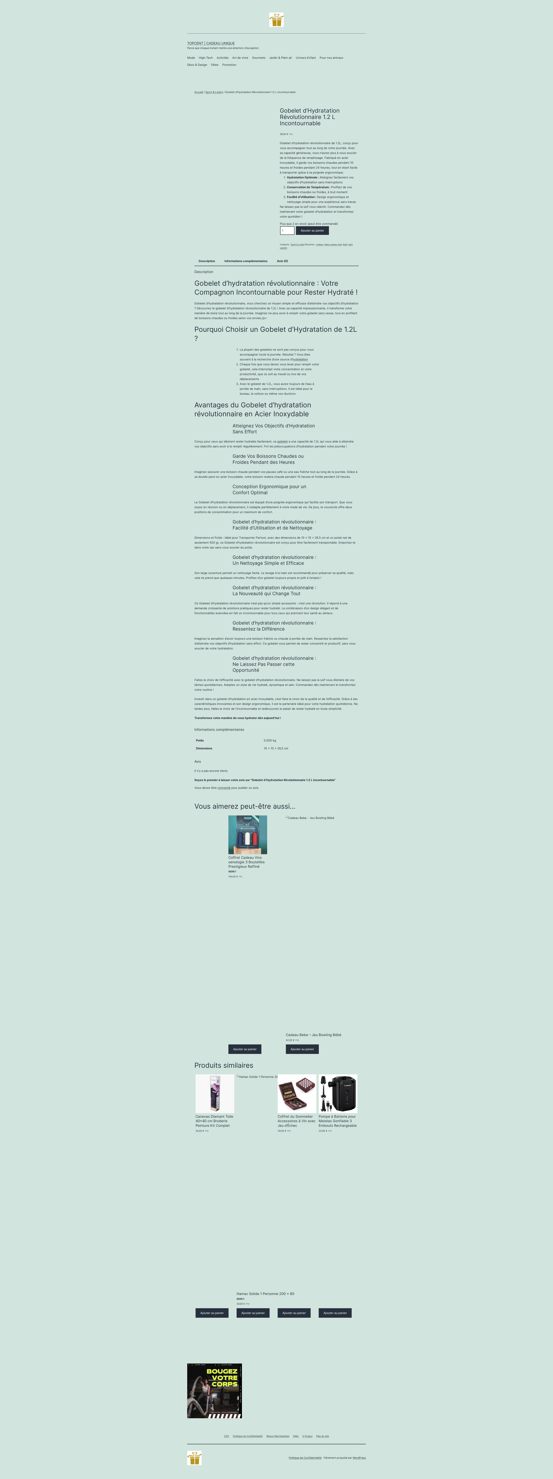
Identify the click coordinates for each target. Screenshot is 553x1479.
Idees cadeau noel (333, 244)
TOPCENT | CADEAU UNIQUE (211, 43)
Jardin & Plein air (280, 57)
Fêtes (214, 65)
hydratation (300, 359)
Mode (191, 57)
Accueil (198, 92)
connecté (224, 788)
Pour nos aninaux (331, 57)
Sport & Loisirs (214, 92)
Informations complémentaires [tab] (246, 261)
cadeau (319, 244)
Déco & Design (197, 65)
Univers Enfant (306, 57)
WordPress (359, 1457)
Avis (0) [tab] (282, 261)
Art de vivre (240, 57)
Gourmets (258, 57)
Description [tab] (207, 261)
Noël (345, 244)
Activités (223, 57)
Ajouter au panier (312, 230)
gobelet (282, 441)
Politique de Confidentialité (305, 1457)
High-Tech (206, 57)
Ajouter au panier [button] (245, 1049)
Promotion (229, 65)
